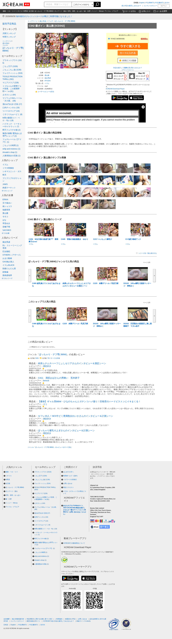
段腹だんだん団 (9, 268)
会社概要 (7, 619)
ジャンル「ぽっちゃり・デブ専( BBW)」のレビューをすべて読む (50, 447)
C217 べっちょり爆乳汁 (102, 239)
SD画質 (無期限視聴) (117, 39)
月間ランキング (9, 33)
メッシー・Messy (97, 11)
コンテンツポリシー (150, 6)
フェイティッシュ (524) (12, 73)
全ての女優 (5, 233)
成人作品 (6, 43)
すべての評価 (55, 358)
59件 (37, 358)
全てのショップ (7, 191)
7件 (48, 358)
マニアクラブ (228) (11, 82)
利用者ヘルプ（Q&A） (70, 476)
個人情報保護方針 (18, 619)
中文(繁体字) (159, 3)
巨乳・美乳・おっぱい (75, 11)
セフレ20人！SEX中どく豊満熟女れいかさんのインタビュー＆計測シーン (75, 416)
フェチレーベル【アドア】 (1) (44, 548)
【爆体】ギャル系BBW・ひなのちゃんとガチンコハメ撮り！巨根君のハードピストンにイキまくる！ (89, 401)
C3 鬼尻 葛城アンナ (133, 239)
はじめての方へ (68, 472)
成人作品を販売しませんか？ (131, 6)
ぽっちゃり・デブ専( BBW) (44, 11)
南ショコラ (7, 206)
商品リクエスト (68, 487)
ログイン (164, 6)
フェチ (5, 45)
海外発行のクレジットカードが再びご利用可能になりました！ (44, 16)
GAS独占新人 (8, 262)
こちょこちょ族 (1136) (12, 70)
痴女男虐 (6, 242)
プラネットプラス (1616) (42, 472)
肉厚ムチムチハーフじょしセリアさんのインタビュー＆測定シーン (72, 363)
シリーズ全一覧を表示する (148, 253)
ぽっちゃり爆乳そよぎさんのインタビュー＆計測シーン (66, 430)
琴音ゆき (6, 223)
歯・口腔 (87, 11)
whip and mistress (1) (11, 149)
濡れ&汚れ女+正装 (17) (12, 104)
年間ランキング (9, 37)
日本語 (6, 625)
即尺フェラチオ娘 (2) (11, 130)
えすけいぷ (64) (9, 95)
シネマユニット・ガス (12, 171)
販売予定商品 (9, 23)
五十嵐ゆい (7, 203)
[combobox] (58, 4)
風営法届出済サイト (33, 621)
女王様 (31, 11)
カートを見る (130, 11)
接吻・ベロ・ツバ (9, 11)
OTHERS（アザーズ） (12, 255)
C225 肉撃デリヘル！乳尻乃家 (105, 283)
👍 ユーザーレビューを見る (44, 91)
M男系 (25, 11)
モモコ (5, 216)
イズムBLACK (8, 265)
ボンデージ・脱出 (60, 11)
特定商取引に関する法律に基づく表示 (39, 619)
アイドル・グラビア (111, 11)
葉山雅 (5, 213)
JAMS (5, 184)
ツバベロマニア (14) (11, 111)
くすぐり (19, 11)
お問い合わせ (67, 483)
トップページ (7, 41)
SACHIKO (7, 230)
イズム (5, 164)
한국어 (167, 3)
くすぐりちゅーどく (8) (12, 114)
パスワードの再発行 (70, 479)
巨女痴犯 (6, 251)
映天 (4, 175)
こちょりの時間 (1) (11, 145)
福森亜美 (6, 210)
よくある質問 (161, 11)
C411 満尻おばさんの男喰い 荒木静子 (59, 378)
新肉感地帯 (7, 275)
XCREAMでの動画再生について (74, 543)
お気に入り (146, 11)
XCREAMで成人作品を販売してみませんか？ (58, 621)
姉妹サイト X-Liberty (83, 621)
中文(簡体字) (150, 3)
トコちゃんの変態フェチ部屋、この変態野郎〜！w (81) (12, 88)
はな (4, 220)
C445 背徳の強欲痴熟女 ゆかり (74, 239)
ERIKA (5, 199)
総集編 (5, 272)
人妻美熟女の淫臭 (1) (11, 156)
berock (46, 381)
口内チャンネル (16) (11, 107)
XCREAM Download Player (115, 89)
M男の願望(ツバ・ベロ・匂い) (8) (45, 529)
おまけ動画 (7, 258)
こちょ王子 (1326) (10, 66)
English (141, 3)
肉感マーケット (9, 188)
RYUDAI (47, 81)
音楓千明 (6, 227)
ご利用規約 (58, 619)
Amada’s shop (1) (10, 152)
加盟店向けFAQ (70, 619)
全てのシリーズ (7, 278)
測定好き (47, 366)
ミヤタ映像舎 (8, 168)
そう (45, 404)
